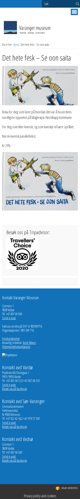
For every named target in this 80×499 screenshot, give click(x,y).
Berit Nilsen (29, 342)
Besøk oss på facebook (14, 388)
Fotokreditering (11, 338)
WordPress (69, 488)
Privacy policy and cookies (40, 495)
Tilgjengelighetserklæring (16, 346)
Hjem (16, 45)
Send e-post (9, 318)
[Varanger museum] (27, 34)
